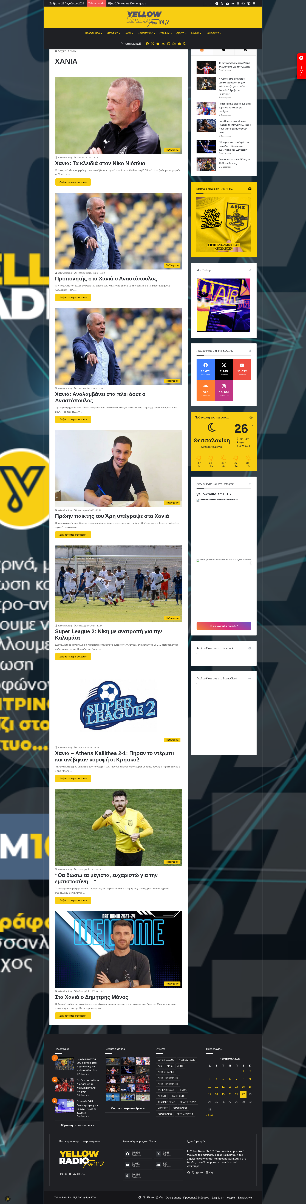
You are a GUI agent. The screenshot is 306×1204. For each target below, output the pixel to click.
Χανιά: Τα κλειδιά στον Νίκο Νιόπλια (100, 163)
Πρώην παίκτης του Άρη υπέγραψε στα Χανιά (112, 516)
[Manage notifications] (8, 1199)
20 (229, 1094)
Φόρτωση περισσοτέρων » (77, 1125)
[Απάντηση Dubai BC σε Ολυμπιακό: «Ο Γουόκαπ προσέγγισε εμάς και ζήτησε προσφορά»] (113, 1079)
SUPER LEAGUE (166, 1060)
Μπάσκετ (112, 32)
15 (243, 1086)
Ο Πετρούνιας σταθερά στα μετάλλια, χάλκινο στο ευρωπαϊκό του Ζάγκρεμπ (234, 146)
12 (223, 1086)
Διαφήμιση (218, 1197)
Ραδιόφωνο (212, 32)
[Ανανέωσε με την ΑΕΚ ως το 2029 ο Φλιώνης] (206, 164)
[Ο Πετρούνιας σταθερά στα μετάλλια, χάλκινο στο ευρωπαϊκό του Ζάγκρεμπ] (206, 146)
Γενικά (195, 32)
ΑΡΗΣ (169, 1066)
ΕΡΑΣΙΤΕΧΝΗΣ (178, 1096)
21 (236, 1094)
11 (216, 1086)
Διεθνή (180, 32)
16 (250, 1086)
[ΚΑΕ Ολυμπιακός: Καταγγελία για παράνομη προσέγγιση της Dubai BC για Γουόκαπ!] (113, 1088)
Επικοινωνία (244, 1197)
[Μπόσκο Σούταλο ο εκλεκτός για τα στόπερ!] (143, 1097)
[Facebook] (61, 1174)
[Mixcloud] (83, 1174)
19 (223, 1094)
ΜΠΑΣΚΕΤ (163, 1108)
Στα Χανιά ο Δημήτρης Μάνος (91, 997)
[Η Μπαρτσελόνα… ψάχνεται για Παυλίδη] (143, 1088)
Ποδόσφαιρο (92, 32)
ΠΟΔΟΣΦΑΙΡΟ (180, 1108)
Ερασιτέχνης (145, 32)
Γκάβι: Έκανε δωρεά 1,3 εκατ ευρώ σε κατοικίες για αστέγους (235, 107)
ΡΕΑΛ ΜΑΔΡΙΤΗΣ (185, 1114)
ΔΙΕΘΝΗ (162, 1096)
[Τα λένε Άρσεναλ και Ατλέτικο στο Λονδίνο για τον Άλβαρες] (206, 67)
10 (209, 1086)
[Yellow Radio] (153, 18)
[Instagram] (78, 1174)
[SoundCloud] (74, 1174)
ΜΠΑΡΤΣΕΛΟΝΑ (188, 1102)
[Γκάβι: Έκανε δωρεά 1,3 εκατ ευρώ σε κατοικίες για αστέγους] (206, 108)
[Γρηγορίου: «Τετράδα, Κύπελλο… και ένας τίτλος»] (128, 1088)
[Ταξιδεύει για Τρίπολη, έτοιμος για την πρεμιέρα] (128, 1097)
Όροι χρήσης (173, 1197)
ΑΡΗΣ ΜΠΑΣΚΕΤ (166, 1072)
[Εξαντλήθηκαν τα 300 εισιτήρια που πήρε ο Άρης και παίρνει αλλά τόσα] (64, 1063)
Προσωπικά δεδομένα (196, 1197)
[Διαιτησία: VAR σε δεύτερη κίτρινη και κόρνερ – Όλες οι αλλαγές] (64, 1106)
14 (236, 1086)
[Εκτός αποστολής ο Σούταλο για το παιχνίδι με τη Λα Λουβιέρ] (64, 1085)
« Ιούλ (209, 1115)
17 (209, 1094)
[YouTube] (70, 1174)
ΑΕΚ (160, 1066)
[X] (66, 1174)
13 (229, 1086)
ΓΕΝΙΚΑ (182, 1090)
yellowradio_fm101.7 (214, 494)
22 (243, 1094)
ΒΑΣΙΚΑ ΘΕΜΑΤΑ (166, 1090)
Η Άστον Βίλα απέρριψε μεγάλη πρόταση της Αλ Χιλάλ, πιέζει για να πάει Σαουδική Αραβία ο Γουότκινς (232, 86)
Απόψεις (164, 32)
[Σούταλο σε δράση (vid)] (113, 1097)
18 (216, 1094)
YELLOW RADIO (187, 1060)
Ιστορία (230, 1197)
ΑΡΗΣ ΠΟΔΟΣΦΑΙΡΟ (168, 1078)
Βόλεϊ (127, 32)
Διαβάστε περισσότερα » (73, 182)
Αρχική (61, 50)
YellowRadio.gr (65, 157)
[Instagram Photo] (227, 529)
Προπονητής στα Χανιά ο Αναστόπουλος (106, 279)
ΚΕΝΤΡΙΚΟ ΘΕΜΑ (166, 1102)
